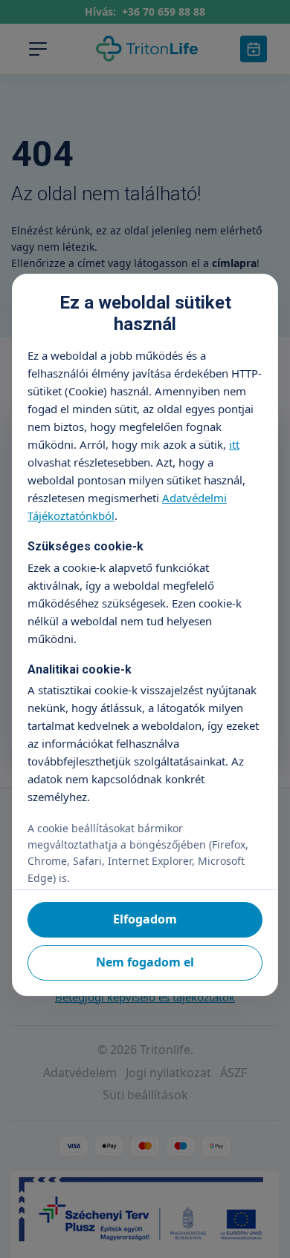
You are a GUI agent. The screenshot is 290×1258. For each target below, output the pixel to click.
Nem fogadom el (145, 962)
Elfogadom (145, 919)
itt (234, 444)
